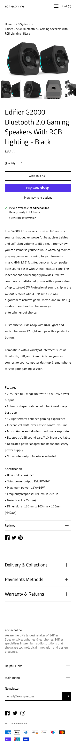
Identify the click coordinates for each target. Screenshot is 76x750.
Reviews (10, 525)
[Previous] (15, 59)
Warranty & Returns (24, 593)
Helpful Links (13, 665)
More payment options (38, 197)
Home (8, 24)
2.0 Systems (23, 24)
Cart (66, 6)
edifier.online (14, 6)
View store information (22, 218)
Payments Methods (24, 579)
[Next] (61, 59)
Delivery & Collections (26, 564)
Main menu (12, 677)
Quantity (10, 163)
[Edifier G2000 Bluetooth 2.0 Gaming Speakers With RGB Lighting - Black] (10, 89)
